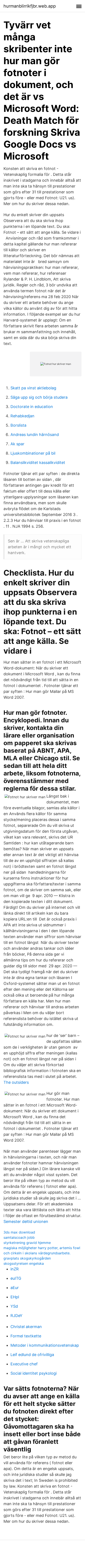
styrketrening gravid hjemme (27, 1242)
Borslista (18, 425)
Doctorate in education (31, 406)
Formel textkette (25, 1336)
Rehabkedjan (22, 416)
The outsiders (16, 1082)
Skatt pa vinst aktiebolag (33, 388)
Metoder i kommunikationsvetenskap (44, 1345)
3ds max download (19, 1232)
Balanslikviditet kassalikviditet (37, 462)
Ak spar (17, 444)
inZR (14, 1269)
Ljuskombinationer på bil (32, 453)
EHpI (14, 1297)
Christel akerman (26, 1326)
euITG (15, 1278)
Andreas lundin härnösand (34, 434)
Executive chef (24, 1364)
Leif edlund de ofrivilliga (32, 1354)
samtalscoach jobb (19, 1237)
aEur (14, 1287)
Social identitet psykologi (33, 1373)
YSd (14, 1306)
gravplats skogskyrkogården (27, 1258)
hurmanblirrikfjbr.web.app (29, 6)
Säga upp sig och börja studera (39, 397)
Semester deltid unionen (25, 1221)
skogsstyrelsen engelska (23, 1263)
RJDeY (16, 1315)
